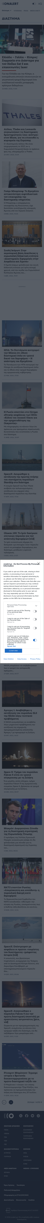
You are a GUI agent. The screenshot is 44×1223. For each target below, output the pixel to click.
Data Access (22, 659)
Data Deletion (9, 659)
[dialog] (22, 611)
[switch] (35, 611)
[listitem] (22, 605)
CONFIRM (13, 651)
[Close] (39, 564)
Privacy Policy (35, 659)
